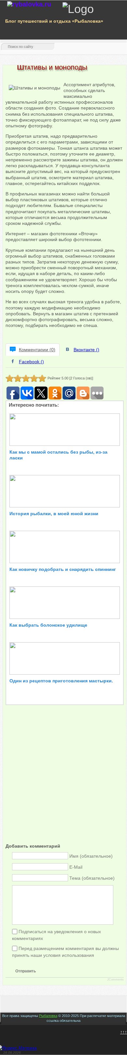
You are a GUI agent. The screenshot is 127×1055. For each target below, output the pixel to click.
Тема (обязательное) (92, 878)
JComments (115, 979)
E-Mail (75, 867)
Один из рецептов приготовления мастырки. (61, 680)
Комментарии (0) (37, 349)
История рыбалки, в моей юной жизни (53, 513)
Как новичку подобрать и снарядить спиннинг (62, 569)
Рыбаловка (48, 1016)
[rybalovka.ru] (29, 4)
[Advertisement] (63, 780)
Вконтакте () (86, 349)
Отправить (25, 971)
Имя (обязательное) (91, 856)
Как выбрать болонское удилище (48, 625)
